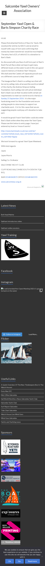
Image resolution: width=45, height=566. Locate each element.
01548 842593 (31, 177)
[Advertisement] (15, 240)
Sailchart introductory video (11, 221)
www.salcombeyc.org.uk (11, 182)
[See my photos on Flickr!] (16, 344)
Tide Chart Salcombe (9, 410)
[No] (42, 556)
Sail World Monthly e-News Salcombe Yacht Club (19, 399)
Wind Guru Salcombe (9, 418)
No (19, 561)
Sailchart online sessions (10, 228)
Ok (9, 561)
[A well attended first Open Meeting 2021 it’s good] (22, 309)
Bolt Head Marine (7, 215)
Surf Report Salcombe (9, 407)
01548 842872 (11, 177)
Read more (32, 561)
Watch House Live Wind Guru (12, 414)
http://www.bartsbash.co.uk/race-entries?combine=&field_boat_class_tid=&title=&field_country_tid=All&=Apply (22, 134)
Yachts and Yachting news (11, 422)
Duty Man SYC (6, 391)
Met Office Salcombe (9, 395)
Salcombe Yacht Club (9, 403)
